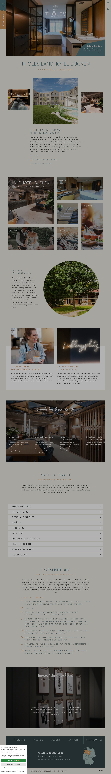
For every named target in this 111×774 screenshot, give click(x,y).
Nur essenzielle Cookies (13, 764)
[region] (13, 753)
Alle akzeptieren (12, 760)
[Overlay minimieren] (25, 747)
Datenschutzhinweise (8, 771)
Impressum (22, 771)
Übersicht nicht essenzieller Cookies (13, 767)
